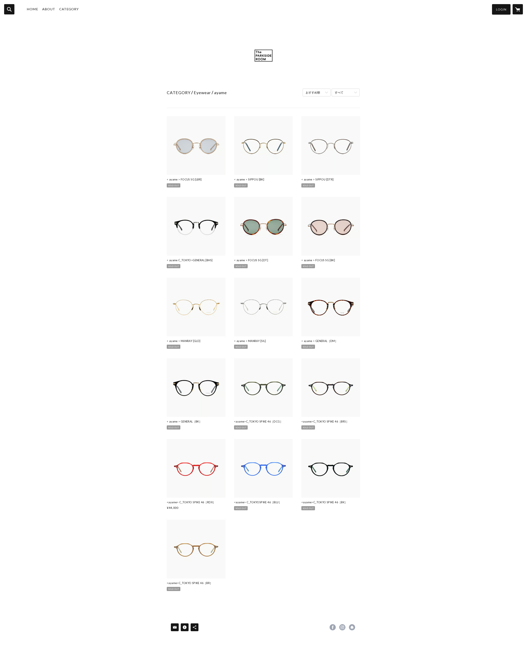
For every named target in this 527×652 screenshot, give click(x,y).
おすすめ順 (313, 92)
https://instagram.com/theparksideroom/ (342, 627)
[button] (501, 9)
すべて (339, 92)
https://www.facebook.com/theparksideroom (333, 627)
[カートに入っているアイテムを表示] (518, 9)
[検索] (9, 9)
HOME (32, 9)
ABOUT (48, 9)
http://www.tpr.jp (352, 627)
